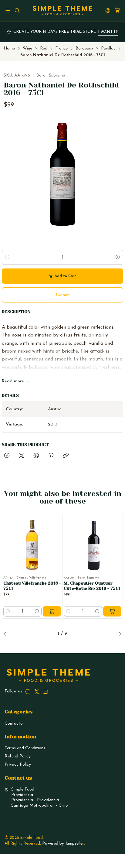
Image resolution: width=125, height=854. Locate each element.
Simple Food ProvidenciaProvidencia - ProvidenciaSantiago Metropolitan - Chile (39, 797)
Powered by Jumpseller (63, 843)
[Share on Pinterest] (51, 456)
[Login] (108, 10)
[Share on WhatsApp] (36, 456)
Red (43, 48)
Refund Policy (18, 756)
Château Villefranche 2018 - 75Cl (32, 586)
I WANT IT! (108, 32)
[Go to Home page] (62, 11)
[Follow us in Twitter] (37, 691)
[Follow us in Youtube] (45, 691)
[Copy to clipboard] (66, 456)
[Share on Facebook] (7, 456)
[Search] (17, 10)
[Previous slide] (6, 634)
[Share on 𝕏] (21, 456)
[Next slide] (118, 634)
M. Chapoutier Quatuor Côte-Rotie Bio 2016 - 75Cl (92, 586)
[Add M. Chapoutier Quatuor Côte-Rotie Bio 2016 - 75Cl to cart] (112, 611)
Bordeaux (84, 48)
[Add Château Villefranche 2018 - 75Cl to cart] (52, 611)
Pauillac (108, 48)
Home (9, 48)
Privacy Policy (18, 764)
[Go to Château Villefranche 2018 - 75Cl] (32, 545)
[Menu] (8, 10)
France (61, 48)
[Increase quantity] (118, 257)
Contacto (14, 723)
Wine (27, 48)
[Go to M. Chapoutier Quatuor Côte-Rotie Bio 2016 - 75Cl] (92, 545)
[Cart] (117, 10)
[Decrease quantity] (7, 257)
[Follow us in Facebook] (28, 691)
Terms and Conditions (25, 748)
